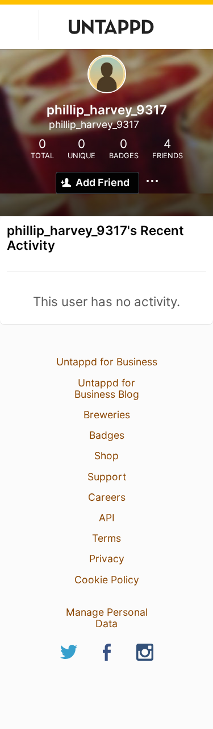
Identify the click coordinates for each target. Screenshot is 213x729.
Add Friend (103, 182)
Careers (107, 497)
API (107, 518)
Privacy (106, 559)
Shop (106, 456)
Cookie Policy (106, 580)
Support (106, 477)
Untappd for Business (106, 362)
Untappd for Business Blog (106, 388)
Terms (106, 538)
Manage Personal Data (107, 617)
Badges (106, 435)
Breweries (106, 415)
